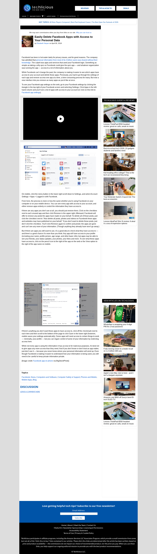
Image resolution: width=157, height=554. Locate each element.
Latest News (51, 16)
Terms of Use (69, 533)
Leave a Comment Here (30, 392)
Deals (126, 8)
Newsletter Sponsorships (73, 528)
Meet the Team (80, 525)
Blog (35, 380)
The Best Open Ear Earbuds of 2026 (105, 22)
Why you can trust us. (84, 32)
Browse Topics (35, 16)
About (70, 525)
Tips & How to (105, 8)
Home (24, 16)
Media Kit (58, 528)
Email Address (78, 510)
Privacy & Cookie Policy (84, 533)
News (33, 377)
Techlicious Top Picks (68, 16)
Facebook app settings (31, 92)
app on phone (47, 361)
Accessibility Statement (78, 530)
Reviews (85, 8)
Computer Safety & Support (69, 377)
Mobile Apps (27, 380)
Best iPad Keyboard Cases (80, 22)
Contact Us (91, 525)
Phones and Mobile (89, 377)
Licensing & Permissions (93, 528)
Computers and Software (46, 377)
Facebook (37, 361)
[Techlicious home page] (38, 11)
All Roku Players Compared (60, 22)
